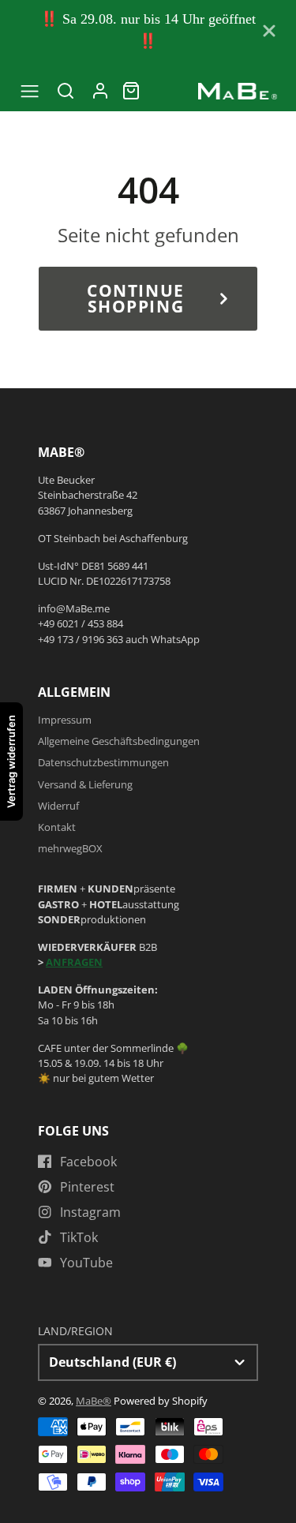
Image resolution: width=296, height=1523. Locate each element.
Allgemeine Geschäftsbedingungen (119, 741)
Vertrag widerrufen (11, 761)
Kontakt (57, 827)
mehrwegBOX (70, 848)
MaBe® (93, 1401)
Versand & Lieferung (85, 784)
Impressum (65, 720)
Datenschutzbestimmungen (103, 762)
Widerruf (58, 806)
